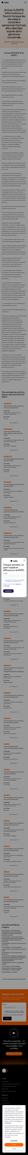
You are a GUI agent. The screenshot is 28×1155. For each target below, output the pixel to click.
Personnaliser (14, 1140)
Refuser (14, 1148)
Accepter (14, 1144)
